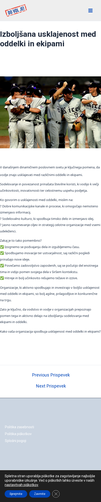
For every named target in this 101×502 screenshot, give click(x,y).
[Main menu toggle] (90, 10)
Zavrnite (39, 494)
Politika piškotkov (18, 434)
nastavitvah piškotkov (21, 485)
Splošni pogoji (15, 441)
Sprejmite (16, 494)
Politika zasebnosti (19, 427)
